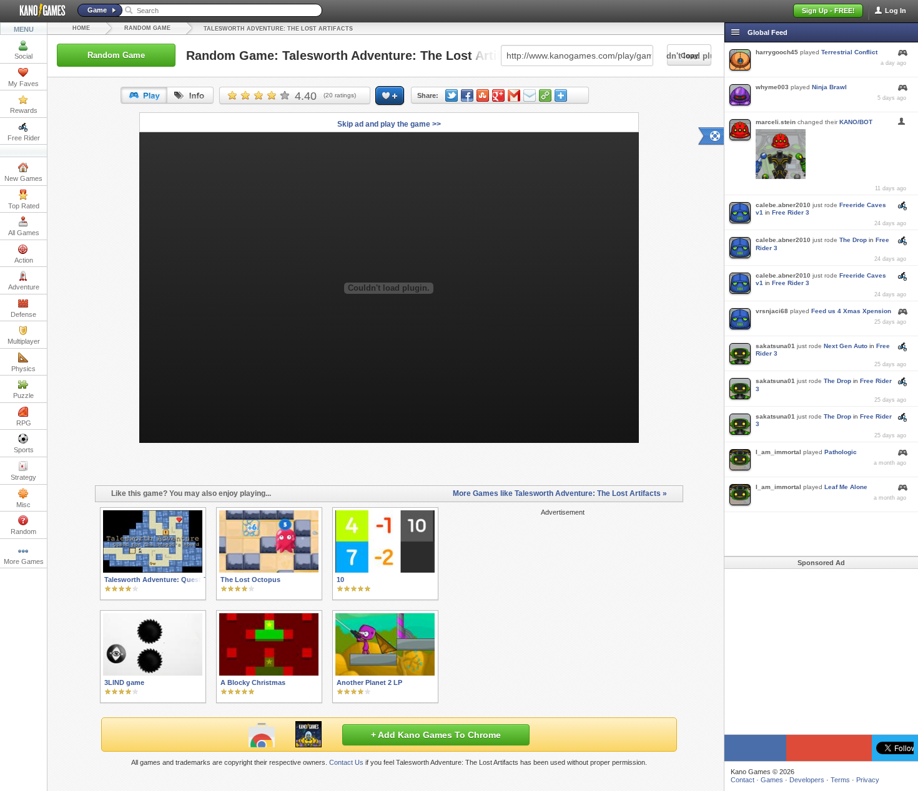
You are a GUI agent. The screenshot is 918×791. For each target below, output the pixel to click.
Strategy (23, 477)
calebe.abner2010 (783, 204)
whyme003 (772, 87)
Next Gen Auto (845, 345)
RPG (23, 423)
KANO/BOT (855, 122)
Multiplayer (23, 341)
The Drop (853, 239)
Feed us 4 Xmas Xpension (851, 311)
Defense (23, 314)
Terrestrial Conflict (849, 52)
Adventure (23, 287)
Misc (23, 504)
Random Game (147, 28)
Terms (840, 780)
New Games (23, 178)
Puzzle (23, 395)
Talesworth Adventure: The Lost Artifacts (278, 29)
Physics (23, 368)
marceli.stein (776, 122)
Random (23, 531)
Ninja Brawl (829, 87)
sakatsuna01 (775, 345)
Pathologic (840, 452)
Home (81, 28)
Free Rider (23, 138)
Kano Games (37, 10)
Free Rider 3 (790, 212)
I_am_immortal (778, 452)
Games (772, 780)
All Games (23, 232)
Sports (24, 450)
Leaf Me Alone (845, 486)
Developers (806, 780)
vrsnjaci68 (772, 311)
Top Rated (23, 206)
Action (23, 260)
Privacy (867, 780)
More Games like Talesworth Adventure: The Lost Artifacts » (560, 493)
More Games (24, 561)
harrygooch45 (777, 52)
